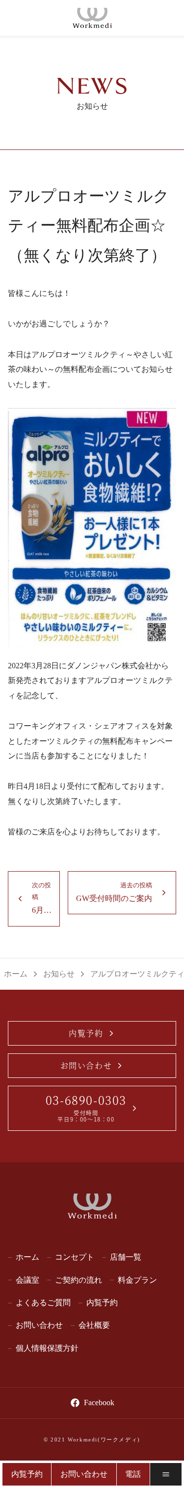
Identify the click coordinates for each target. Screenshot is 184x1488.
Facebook (99, 1402)
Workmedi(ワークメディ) (104, 1439)
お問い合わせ (86, 1065)
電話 (133, 1474)
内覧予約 (86, 1033)
